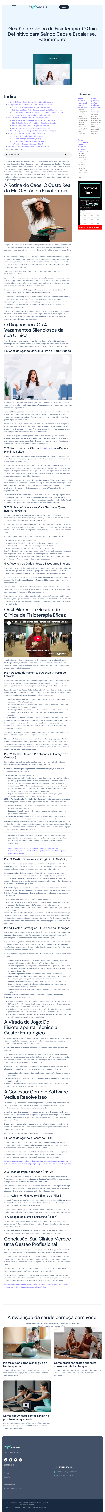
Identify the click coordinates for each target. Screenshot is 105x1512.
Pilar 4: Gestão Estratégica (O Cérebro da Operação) (31, 128)
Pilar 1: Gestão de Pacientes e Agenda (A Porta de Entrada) (33, 120)
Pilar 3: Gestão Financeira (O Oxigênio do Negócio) (30, 125)
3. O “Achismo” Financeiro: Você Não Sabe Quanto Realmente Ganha (37, 112)
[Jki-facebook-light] (10, 1460)
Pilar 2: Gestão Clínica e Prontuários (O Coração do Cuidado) (34, 123)
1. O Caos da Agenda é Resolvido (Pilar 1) (27, 136)
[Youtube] (15, 1460)
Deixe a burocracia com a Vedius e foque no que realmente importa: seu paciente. (37, 1286)
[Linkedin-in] (20, 1460)
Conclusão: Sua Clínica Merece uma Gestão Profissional (28, 146)
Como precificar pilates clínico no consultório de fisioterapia (96, 105)
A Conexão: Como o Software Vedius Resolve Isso (26, 133)
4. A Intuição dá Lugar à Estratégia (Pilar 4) (27, 144)
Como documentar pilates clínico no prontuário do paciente (83, 145)
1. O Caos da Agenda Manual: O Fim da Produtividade (31, 107)
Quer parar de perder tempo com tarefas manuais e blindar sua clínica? (37, 851)
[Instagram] (5, 1460)
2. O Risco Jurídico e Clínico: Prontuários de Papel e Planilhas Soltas (37, 110)
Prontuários (47, 448)
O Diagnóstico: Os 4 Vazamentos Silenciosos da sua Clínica (30, 104)
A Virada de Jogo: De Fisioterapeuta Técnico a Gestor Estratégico (32, 131)
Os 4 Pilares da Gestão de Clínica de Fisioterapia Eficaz (28, 118)
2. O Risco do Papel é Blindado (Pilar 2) (26, 139)
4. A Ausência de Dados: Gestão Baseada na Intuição (31, 115)
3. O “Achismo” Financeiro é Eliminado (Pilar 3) (29, 141)
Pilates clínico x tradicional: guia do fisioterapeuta (83, 103)
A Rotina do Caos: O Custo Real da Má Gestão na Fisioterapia (30, 102)
